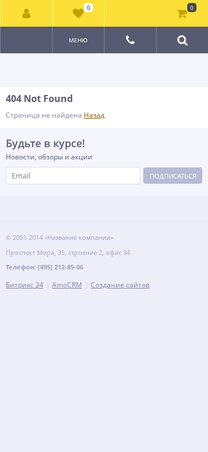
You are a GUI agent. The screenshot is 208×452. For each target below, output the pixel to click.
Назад (94, 115)
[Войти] (27, 13)
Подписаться (173, 176)
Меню (78, 40)
